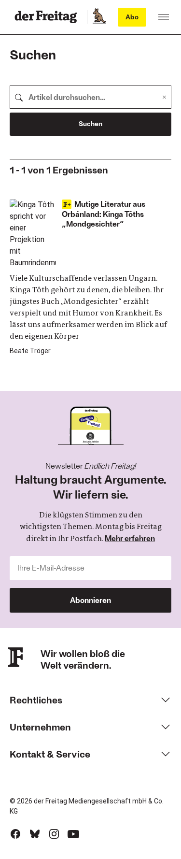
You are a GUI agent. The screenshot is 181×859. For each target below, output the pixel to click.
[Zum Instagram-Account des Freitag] (54, 834)
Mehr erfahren (130, 538)
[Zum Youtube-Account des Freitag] (73, 834)
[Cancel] (164, 97)
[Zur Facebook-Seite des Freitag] (15, 834)
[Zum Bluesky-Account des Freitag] (35, 834)
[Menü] (163, 17)
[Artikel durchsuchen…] (19, 97)
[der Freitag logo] (48, 17)
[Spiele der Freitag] (99, 17)
